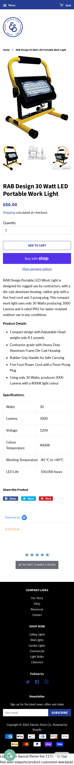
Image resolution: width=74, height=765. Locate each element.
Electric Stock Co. (41, 724)
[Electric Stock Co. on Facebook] (37, 682)
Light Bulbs (37, 656)
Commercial (37, 651)
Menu (11, 5)
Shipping (9, 212)
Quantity (9, 223)
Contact (37, 615)
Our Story (37, 598)
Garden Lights (37, 645)
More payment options (37, 269)
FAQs (37, 603)
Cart (68, 6)
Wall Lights (37, 640)
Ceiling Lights (37, 634)
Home (6, 50)
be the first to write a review (37, 564)
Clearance (37, 662)
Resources (37, 609)
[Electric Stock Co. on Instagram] (46, 682)
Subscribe (60, 713)
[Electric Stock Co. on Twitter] (28, 682)
